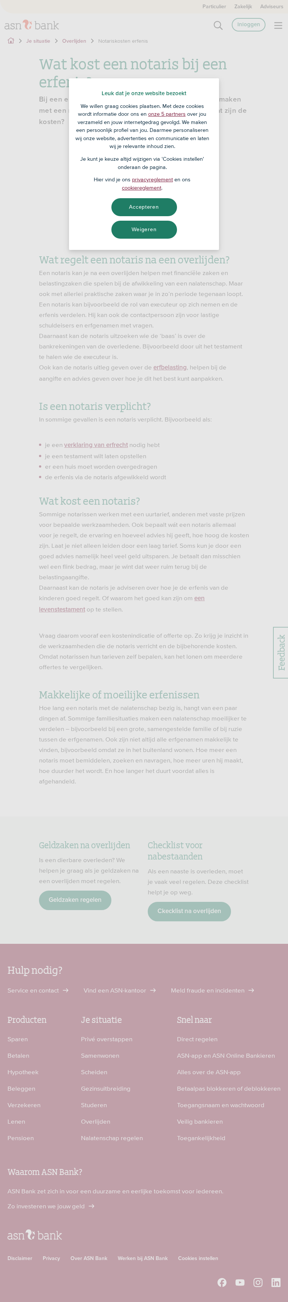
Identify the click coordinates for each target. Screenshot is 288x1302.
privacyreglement (152, 179)
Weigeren (144, 229)
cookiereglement (141, 188)
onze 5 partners (167, 114)
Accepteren (144, 207)
